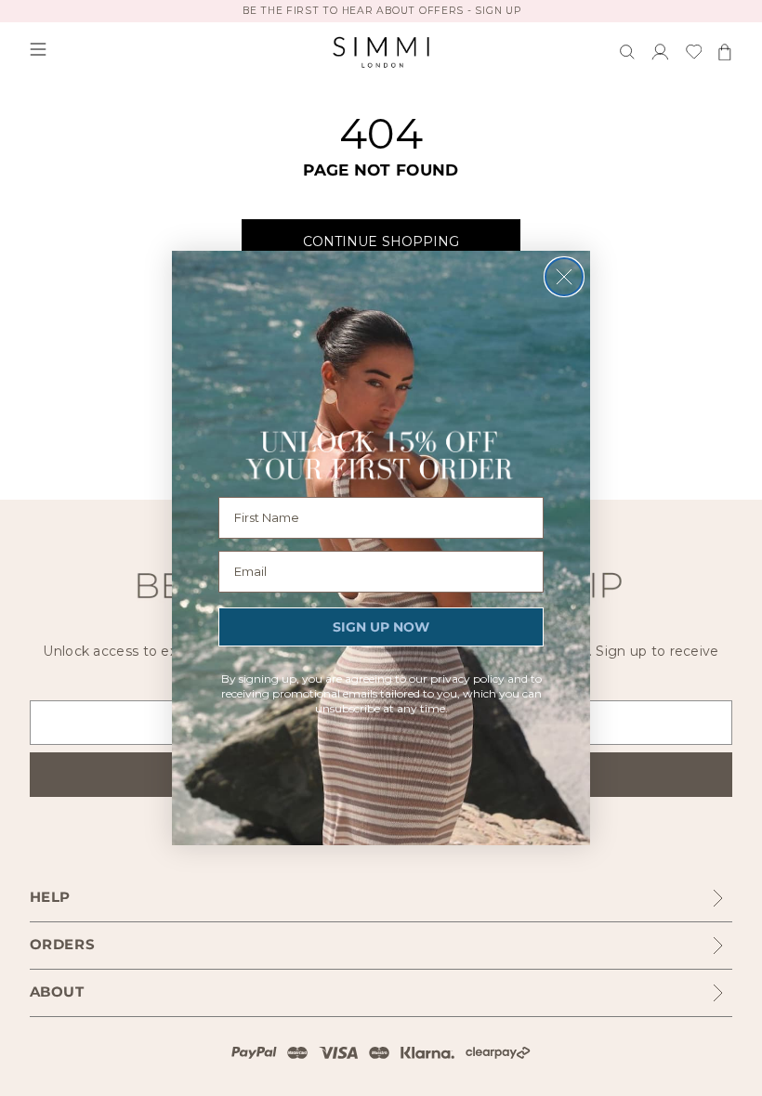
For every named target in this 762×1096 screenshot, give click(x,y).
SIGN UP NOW (381, 627)
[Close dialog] (564, 276)
